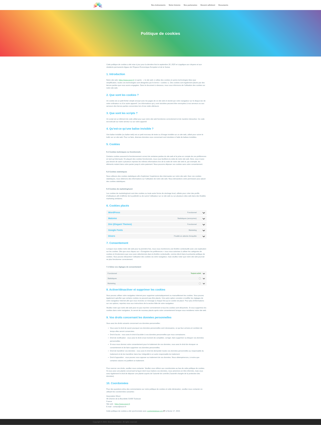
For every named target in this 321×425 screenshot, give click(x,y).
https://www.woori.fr (126, 80)
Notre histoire (174, 5)
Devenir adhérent (207, 5)
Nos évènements (158, 5)
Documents (223, 5)
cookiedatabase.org (155, 411)
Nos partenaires (190, 5)
